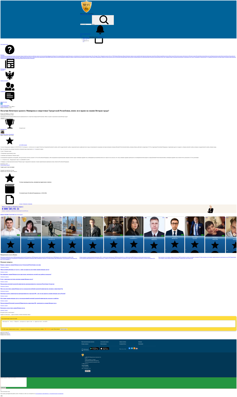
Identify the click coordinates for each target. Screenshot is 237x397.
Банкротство (50, 56)
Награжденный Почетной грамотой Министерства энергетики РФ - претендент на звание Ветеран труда (28, 303)
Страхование (197, 57)
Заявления (144, 56)
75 (8, 332)
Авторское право (19, 56)
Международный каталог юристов (87, 341)
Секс (164, 57)
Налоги (52, 57)
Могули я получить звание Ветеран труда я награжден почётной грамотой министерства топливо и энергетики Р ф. (31, 288)
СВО (162, 57)
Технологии (215, 57)
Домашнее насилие (105, 56)
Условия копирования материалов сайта (92, 362)
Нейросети (68, 57)
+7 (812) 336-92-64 (85, 366)
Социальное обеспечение (178, 57)
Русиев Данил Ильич (4, 105)
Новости (84, 57)
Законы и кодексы (122, 341)
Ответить (2, 118)
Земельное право (150, 56)
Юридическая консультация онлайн (86, 14)
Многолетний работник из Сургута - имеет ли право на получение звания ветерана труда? (24, 269)
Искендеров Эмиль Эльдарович (7, 134)
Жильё (124, 56)
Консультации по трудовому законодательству (169, 257)
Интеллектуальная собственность (181, 56)
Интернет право (192, 56)
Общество (103, 57)
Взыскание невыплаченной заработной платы (44, 257)
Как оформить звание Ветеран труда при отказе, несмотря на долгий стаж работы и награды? (25, 274)
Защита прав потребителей (136, 56)
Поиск (15, 214)
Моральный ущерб (44, 57)
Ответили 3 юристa (4, 267)
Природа (139, 57)
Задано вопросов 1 (4, 106)
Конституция (208, 56)
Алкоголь (30, 56)
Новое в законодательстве (76, 57)
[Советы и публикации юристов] (86, 12)
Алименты (25, 56)
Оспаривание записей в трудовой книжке (46, 258)
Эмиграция (17, 58)
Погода (114, 57)
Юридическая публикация (28, 58)
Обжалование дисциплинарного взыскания (67, 258)
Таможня (210, 57)
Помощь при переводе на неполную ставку (122, 258)
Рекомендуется (3, 129)
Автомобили (3, 56)
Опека (107, 57)
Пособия (122, 57)
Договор (96, 56)
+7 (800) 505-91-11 (84, 363)
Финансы (234, 57)
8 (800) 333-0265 (101, 36)
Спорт (192, 57)
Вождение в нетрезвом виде (75, 56)
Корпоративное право (216, 56)
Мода (38, 57)
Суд (207, 57)
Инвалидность (166, 56)
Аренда (38, 56)
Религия (152, 57)
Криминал (2, 57)
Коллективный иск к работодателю (125, 257)
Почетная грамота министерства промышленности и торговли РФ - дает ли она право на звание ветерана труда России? (32, 293)
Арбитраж (34, 56)
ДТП (113, 56)
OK (1, 395)
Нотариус (88, 57)
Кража (230, 56)
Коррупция (223, 56)
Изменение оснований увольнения (27, 258)
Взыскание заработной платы (7, 257)
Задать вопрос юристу (5, 165)
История (198, 56)
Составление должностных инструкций (183, 258)
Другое (110, 56)
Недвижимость (62, 57)
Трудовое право (221, 57)
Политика (118, 57)
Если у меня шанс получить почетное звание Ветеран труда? (16, 279)
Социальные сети (187, 57)
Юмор (21, 58)
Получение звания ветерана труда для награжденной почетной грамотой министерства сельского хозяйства (29, 298)
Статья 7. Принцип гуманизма (25, 203)
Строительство (203, 57)
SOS (83, 41)
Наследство (56, 57)
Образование (98, 57)
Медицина (24, 57)
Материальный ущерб (17, 57)
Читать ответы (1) (9, 118)
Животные (120, 56)
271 (9, 333)
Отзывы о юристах (84, 343)
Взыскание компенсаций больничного (24, 257)
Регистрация (20, 214)
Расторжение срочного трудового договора (190, 257)
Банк (46, 56)
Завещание (128, 56)
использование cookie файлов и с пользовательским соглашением (49, 393)
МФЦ (49, 57)
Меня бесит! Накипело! (32, 57)
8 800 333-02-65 (47, 329)
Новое (85, 39)
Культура (7, 57)
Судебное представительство (109, 257)
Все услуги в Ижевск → (5, 259)
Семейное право (169, 57)
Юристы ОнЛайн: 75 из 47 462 (7, 214)
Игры (155, 56)
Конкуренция (203, 56)
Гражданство (89, 56)
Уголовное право (228, 57)
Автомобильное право (11, 56)
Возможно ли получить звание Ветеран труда (12, 308)
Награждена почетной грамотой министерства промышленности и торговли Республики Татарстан (27, 284)
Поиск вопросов (103, 343)
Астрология (42, 56)
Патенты (111, 57)
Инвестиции (171, 56)
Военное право (65, 56)
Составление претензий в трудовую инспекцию (144, 258)
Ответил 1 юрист (4, 272)
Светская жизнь (157, 57)
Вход (81, 35)
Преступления (134, 57)
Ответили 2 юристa (4, 286)
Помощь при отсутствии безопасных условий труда (100, 258)
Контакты (140, 341)
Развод (148, 57)
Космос (227, 56)
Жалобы (116, 56)
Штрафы (9, 58)
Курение (11, 57)
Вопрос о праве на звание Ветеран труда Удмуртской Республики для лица (20, 264)
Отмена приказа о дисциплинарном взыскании (90, 257)
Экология (13, 58)
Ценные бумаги (3, 58)
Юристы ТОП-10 (86, 37)
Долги (99, 56)
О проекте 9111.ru (122, 343)
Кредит (233, 56)
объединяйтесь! (91, 13)
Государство (83, 56)
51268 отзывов (23, 144)
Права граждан (127, 57)
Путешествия (144, 57)
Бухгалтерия (59, 56)
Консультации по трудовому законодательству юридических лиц (215, 257)
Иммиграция (160, 56)
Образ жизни (93, 57)
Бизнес (54, 56)
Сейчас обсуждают (86, 38)
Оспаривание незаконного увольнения (9, 258)
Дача (93, 56)
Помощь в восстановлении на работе (64, 257)
